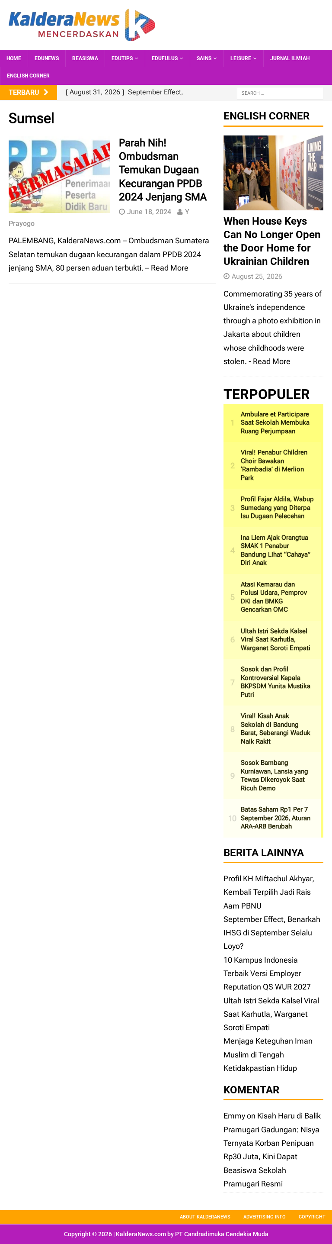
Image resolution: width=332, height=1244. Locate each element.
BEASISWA (85, 58)
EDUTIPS (122, 58)
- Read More (269, 361)
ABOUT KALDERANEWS (205, 1217)
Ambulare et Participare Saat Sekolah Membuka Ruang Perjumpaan (275, 422)
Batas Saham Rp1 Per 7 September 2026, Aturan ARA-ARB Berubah (275, 818)
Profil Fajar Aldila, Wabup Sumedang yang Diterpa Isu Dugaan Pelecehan (277, 507)
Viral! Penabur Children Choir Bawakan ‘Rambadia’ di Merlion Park (274, 465)
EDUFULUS (165, 58)
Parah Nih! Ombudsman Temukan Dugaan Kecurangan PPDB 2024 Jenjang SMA (163, 170)
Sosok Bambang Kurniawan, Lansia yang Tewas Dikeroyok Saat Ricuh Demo (274, 775)
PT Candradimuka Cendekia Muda (221, 1234)
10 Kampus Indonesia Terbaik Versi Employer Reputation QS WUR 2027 (267, 973)
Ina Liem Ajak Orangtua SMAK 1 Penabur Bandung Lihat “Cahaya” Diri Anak (275, 550)
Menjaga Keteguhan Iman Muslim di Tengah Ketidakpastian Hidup (268, 1054)
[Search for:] (280, 92)
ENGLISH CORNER (28, 76)
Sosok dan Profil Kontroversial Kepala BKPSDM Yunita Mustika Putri (275, 682)
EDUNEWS (47, 58)
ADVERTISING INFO (264, 1217)
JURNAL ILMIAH (290, 58)
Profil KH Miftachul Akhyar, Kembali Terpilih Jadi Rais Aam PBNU (268, 892)
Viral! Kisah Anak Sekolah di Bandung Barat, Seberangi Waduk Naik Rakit (275, 728)
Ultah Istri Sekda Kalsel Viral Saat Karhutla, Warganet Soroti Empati (275, 639)
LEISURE (240, 58)
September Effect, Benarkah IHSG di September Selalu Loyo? (271, 933)
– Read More (166, 267)
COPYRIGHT (312, 1217)
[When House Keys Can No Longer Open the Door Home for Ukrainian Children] (273, 203)
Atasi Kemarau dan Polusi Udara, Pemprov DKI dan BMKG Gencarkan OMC (274, 597)
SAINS (204, 58)
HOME (13, 58)
